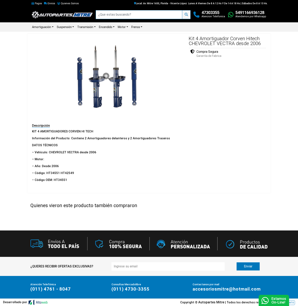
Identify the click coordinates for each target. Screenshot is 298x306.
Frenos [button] (135, 27)
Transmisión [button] (85, 27)
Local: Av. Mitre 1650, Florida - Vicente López (161, 3)
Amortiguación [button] (41, 27)
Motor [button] (122, 27)
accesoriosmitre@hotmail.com (227, 289)
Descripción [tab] (41, 126)
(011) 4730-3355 (130, 289)
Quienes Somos (69, 3)
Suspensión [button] (64, 27)
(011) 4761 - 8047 (50, 289)
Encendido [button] (105, 27)
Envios (51, 3)
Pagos (38, 3)
